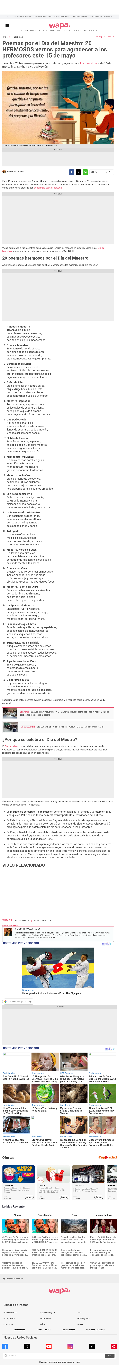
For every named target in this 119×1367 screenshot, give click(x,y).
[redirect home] (59, 28)
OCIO (70, 30)
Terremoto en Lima (43, 17)
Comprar (29, 1197)
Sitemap (80, 1324)
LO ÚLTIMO (25, 30)
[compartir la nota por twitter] (78, 172)
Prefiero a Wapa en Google (21, 1001)
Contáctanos (19, 1330)
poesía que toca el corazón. (48, 187)
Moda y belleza (9, 1318)
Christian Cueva (61, 17)
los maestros (88, 63)
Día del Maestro (22, 921)
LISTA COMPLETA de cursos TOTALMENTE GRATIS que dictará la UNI (70, 727)
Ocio (5, 37)
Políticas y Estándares (95, 1330)
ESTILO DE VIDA (61, 30)
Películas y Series (83, 1318)
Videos (43, 1324)
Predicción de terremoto (101, 17)
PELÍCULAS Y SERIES (80, 30)
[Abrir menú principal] (7, 25)
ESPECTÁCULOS (35, 30)
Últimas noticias (10, 1313)
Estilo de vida (45, 1318)
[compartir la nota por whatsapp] (85, 172)
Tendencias (17, 37)
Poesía (36, 921)
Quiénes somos (68, 1330)
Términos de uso (43, 1330)
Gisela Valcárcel (79, 17)
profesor (46, 921)
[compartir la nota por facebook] (71, 172)
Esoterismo (8, 1324)
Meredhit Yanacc (15, 171)
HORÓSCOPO (93, 30)
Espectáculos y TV (47, 1313)
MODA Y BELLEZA (49, 30)
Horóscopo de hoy (22, 17)
